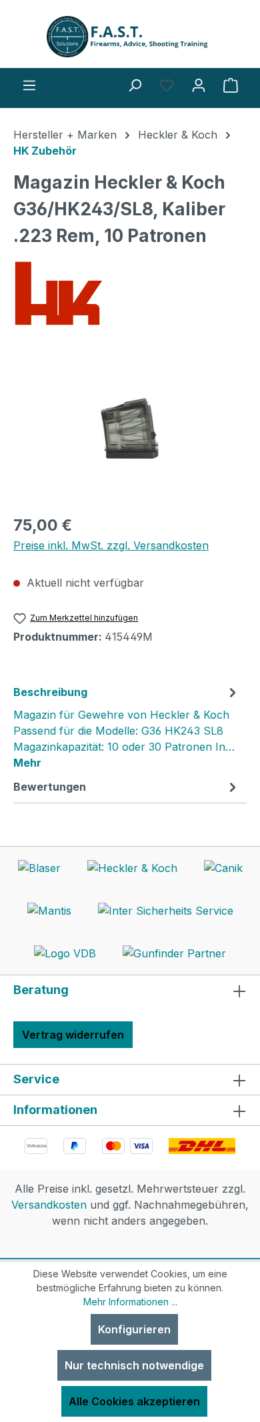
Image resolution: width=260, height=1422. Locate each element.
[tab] (126, 726)
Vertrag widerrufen (73, 1034)
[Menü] (29, 84)
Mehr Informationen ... (130, 1301)
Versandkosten (49, 1204)
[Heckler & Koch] (130, 293)
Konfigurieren (134, 1329)
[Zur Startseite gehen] (130, 36)
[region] (130, 428)
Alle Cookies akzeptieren (134, 1401)
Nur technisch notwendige (134, 1365)
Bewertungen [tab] (49, 786)
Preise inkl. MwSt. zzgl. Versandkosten (111, 545)
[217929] (129, 428)
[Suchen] (135, 84)
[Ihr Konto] (199, 84)
